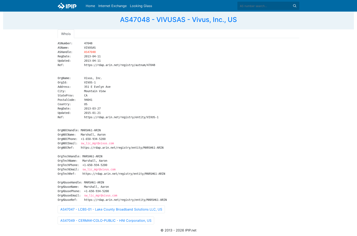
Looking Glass (141, 6)
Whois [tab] (66, 34)
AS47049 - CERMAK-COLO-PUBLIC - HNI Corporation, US (105, 220)
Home (90, 6)
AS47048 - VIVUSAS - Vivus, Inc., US (178, 20)
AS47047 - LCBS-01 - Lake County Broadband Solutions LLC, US (111, 209)
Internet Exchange (112, 6)
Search (294, 6)
